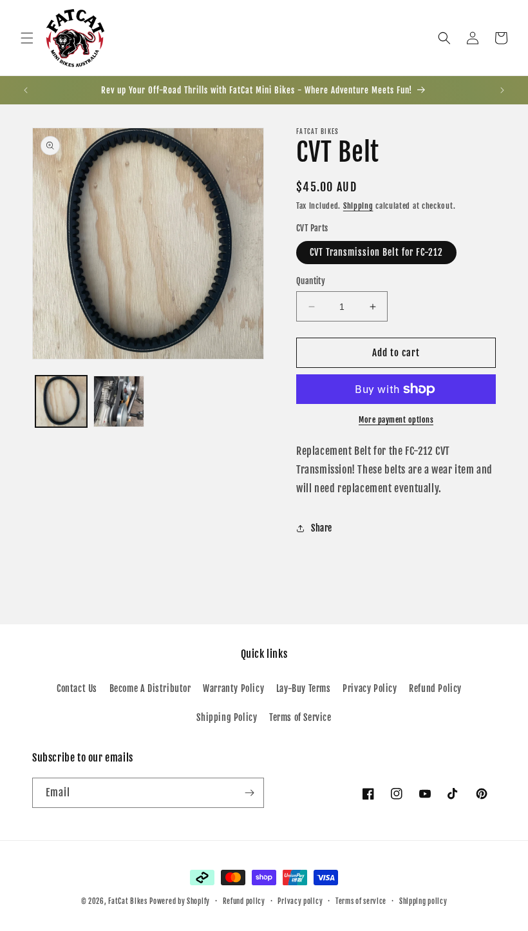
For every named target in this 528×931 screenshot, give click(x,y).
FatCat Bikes (127, 901)
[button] (27, 38)
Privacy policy (300, 901)
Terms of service (360, 901)
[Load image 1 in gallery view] (61, 401)
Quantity (310, 281)
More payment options (396, 420)
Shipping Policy (226, 717)
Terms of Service (300, 717)
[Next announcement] (502, 90)
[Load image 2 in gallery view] (119, 401)
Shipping (358, 206)
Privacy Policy (370, 688)
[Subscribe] (249, 793)
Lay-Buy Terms (303, 688)
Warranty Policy (233, 688)
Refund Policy (435, 688)
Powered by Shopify (179, 901)
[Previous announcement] (26, 90)
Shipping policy (423, 901)
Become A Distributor (150, 688)
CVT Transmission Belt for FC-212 (376, 252)
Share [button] (321, 528)
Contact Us (77, 688)
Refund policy (244, 901)
